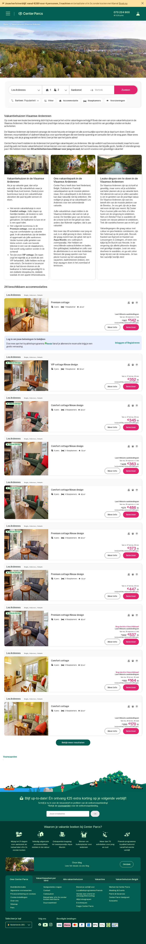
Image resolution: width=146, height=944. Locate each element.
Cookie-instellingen (18, 897)
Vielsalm (39, 295)
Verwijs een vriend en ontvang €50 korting (85, 895)
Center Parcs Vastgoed (119, 897)
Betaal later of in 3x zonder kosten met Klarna (55, 898)
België (26, 295)
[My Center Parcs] (138, 13)
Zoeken (125, 90)
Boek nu (123, 3)
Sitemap (14, 904)
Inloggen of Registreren (127, 343)
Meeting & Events (117, 890)
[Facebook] (39, 925)
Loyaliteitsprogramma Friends (89, 890)
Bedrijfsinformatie (18, 887)
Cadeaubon (48, 894)
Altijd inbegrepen (83, 899)
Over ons (14, 901)
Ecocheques (81, 903)
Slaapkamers (94, 100)
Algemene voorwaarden (21, 890)
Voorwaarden (10, 757)
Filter (51, 100)
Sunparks (113, 901)
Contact (46, 890)
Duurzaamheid (49, 903)
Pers (12, 908)
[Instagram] (50, 925)
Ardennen (32, 295)
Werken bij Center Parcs (119, 887)
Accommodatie (70, 100)
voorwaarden (64, 805)
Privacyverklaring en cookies (23, 894)
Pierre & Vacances (117, 894)
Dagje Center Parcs (85, 906)
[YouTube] (45, 925)
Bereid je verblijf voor (85, 887)
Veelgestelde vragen (52, 887)
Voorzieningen (117, 100)
